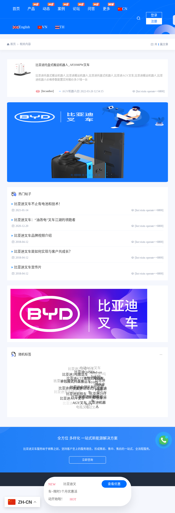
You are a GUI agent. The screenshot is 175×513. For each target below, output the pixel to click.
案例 (61, 9)
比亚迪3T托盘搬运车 (93, 391)
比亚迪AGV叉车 (72, 394)
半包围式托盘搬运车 (75, 376)
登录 (154, 15)
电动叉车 (92, 405)
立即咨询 (87, 460)
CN (124, 9)
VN (44, 27)
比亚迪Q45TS (84, 368)
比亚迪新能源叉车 (70, 398)
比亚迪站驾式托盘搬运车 (89, 382)
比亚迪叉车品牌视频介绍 (33, 235)
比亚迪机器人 (97, 400)
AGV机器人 (69, 91)
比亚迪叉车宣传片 (27, 267)
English (24, 27)
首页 (16, 9)
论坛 (76, 9)
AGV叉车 (79, 397)
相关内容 (25, 44)
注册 (154, 21)
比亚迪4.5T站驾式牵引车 (85, 372)
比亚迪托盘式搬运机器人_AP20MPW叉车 (63, 65)
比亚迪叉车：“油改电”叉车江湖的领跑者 (44, 220)
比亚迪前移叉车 (70, 383)
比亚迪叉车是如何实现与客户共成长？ (43, 251)
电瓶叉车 (83, 404)
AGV (89, 398)
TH (61, 27)
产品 (31, 9)
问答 (91, 9)
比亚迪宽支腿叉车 (67, 390)
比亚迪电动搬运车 (84, 389)
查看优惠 (114, 484)
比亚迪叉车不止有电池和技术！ (38, 204)
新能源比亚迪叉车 (90, 407)
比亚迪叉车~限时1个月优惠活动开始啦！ (62, 491)
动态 (46, 9)
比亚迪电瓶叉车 (75, 402)
